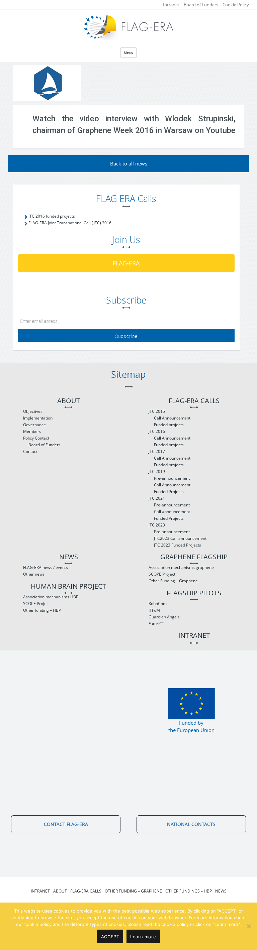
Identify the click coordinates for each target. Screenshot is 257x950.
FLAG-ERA (126, 263)
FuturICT (156, 623)
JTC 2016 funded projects (51, 216)
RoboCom (158, 603)
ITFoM (154, 610)
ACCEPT (110, 936)
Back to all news (128, 163)
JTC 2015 (157, 411)
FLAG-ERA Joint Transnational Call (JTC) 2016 (69, 223)
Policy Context (36, 438)
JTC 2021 (157, 498)
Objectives (32, 411)
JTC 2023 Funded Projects (177, 545)
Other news (34, 574)
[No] (248, 926)
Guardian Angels (164, 617)
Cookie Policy (236, 5)
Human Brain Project (68, 586)
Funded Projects (169, 491)
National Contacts (191, 824)
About (68, 401)
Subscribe (126, 336)
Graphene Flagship (194, 557)
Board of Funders (201, 5)
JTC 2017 (157, 451)
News (68, 557)
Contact (30, 451)
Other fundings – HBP (188, 891)
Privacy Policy (159, 904)
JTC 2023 (157, 525)
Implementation (38, 418)
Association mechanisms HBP (50, 597)
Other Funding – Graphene (173, 581)
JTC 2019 (157, 471)
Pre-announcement (172, 478)
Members (32, 431)
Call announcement (172, 511)
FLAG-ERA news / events (45, 567)
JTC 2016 (157, 431)
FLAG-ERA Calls (194, 401)
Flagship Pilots (194, 593)
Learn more (143, 936)
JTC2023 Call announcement (180, 538)
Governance (34, 425)
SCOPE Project (36, 603)
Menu (129, 52)
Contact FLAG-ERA (66, 824)
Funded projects (169, 425)
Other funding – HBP (42, 610)
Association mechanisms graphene (181, 567)
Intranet (171, 5)
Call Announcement (172, 418)
